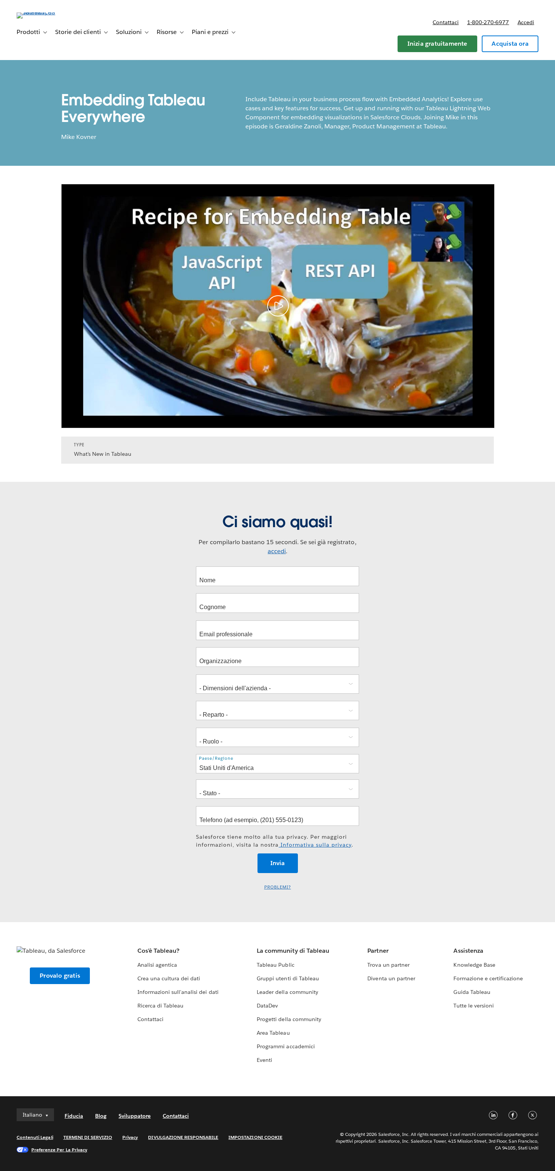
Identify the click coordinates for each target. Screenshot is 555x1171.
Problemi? (277, 887)
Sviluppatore (135, 1115)
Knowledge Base (474, 964)
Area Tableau (273, 1032)
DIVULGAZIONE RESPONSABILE (183, 1137)
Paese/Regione (216, 758)
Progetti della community (289, 1019)
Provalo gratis (60, 976)
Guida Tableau (471, 992)
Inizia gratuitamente (437, 44)
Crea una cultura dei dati (168, 978)
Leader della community (287, 992)
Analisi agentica (157, 964)
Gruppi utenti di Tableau (288, 978)
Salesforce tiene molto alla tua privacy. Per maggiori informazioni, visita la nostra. (274, 840)
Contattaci (446, 22)
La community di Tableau (293, 951)
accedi (277, 551)
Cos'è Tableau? (158, 951)
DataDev (267, 1005)
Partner (377, 951)
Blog (100, 1115)
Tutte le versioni (473, 1005)
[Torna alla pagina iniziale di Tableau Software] (45, 12)
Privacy (130, 1137)
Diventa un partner (391, 978)
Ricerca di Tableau (160, 1005)
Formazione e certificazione (488, 978)
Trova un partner (388, 964)
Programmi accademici (285, 1046)
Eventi (264, 1060)
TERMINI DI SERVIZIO (88, 1137)
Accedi (526, 22)
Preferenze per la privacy (59, 1149)
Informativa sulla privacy (315, 844)
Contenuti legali (35, 1137)
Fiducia (74, 1115)
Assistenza (468, 951)
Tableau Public (275, 964)
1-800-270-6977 (488, 22)
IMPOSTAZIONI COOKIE (255, 1137)
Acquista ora (510, 44)
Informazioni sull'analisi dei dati (178, 992)
